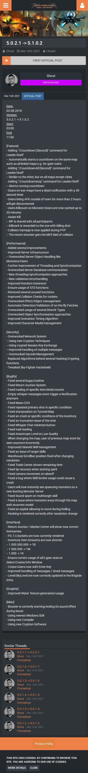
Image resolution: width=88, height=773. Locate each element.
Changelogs (24, 660)
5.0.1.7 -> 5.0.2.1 (28, 652)
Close (34, 767)
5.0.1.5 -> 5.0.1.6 (28, 680)
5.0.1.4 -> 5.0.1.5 (28, 694)
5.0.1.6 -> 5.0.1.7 (28, 666)
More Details (17, 767)
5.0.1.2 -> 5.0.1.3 (28, 723)
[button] (6, 5)
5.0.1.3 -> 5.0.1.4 (28, 709)
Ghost (10, 51)
